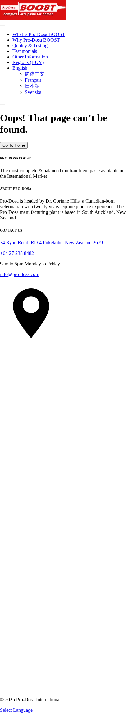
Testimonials (24, 51)
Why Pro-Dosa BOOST (36, 40)
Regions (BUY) (28, 62)
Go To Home (13, 145)
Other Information (30, 56)
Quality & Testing (30, 45)
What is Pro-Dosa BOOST (38, 34)
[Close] (2, 104)
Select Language (16, 710)
